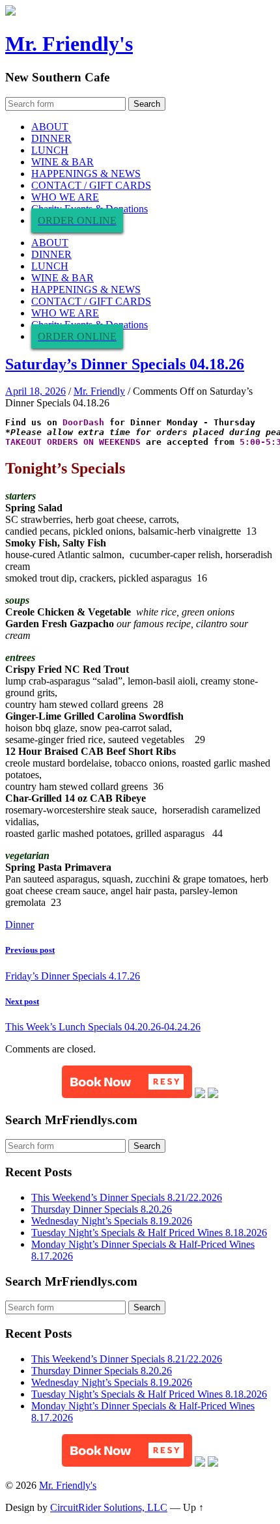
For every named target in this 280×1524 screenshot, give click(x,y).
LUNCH (49, 150)
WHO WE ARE (65, 197)
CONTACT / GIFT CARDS (91, 185)
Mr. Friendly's (69, 43)
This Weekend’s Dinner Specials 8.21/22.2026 (126, 1197)
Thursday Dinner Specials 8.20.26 (101, 1209)
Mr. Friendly (99, 391)
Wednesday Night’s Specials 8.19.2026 (111, 1220)
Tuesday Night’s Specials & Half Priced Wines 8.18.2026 (149, 1232)
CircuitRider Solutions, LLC (108, 1507)
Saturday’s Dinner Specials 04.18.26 (124, 364)
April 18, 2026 (35, 391)
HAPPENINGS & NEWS (86, 173)
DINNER (51, 138)
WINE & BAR (62, 161)
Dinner (19, 924)
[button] (127, 1081)
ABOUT (49, 126)
